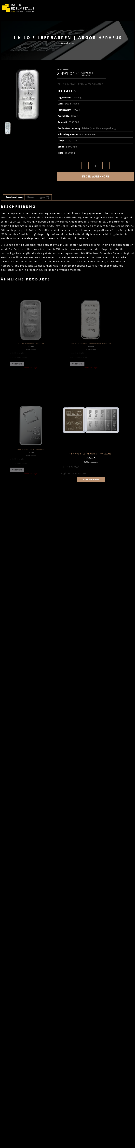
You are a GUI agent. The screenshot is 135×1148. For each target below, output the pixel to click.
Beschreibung (14, 197)
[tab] (14, 197)
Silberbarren (67, 43)
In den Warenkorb (95, 176)
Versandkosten (94, 83)
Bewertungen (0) (38, 197)
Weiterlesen (17, 364)
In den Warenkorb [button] (91, 479)
